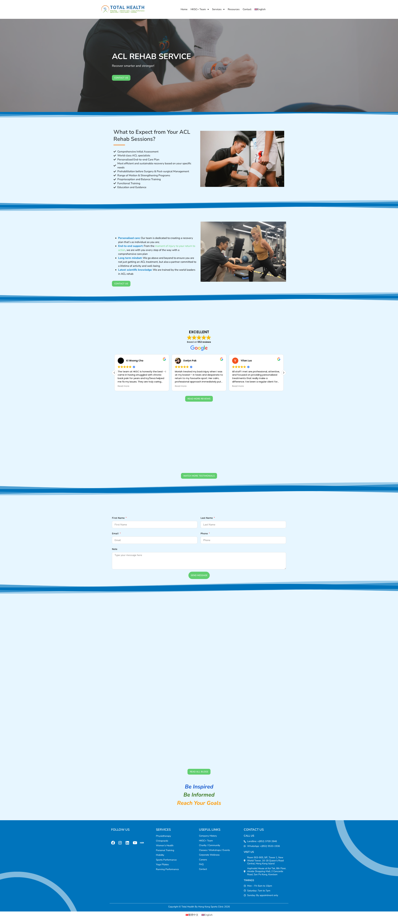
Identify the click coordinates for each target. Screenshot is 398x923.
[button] (283, 372)
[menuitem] (260, 9)
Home (184, 9)
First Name (118, 517)
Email (115, 533)
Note (114, 549)
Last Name (207, 517)
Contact (247, 9)
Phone (204, 533)
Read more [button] (123, 386)
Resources (234, 9)
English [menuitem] (208, 915)
